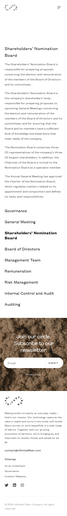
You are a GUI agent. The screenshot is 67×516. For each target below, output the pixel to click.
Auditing (12, 304)
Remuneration (18, 270)
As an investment (15, 465)
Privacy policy (33, 374)
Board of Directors (22, 248)
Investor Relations (15, 476)
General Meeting (20, 221)
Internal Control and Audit (29, 293)
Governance (16, 210)
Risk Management (21, 282)
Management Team (23, 259)
